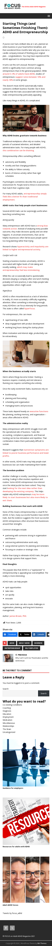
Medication (7, 720)
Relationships (8, 726)
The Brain (7, 729)
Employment (8, 717)
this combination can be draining (18, 150)
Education (7, 714)
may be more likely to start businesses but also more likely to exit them (25, 497)
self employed (31, 648)
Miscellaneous (9, 723)
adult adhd (24, 643)
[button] (48, 16)
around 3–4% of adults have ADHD (19, 74)
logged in (18, 683)
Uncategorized (9, 732)
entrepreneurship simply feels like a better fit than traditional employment (25, 196)
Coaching (7, 708)
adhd (12, 643)
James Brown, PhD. (18, 616)
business (38, 643)
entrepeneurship (12, 648)
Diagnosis (7, 711)
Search (6, 689)
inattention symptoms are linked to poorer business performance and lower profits (26, 453)
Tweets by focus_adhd (12, 913)
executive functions (39, 411)
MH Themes (41, 943)
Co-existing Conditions (12, 704)
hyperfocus (29, 308)
